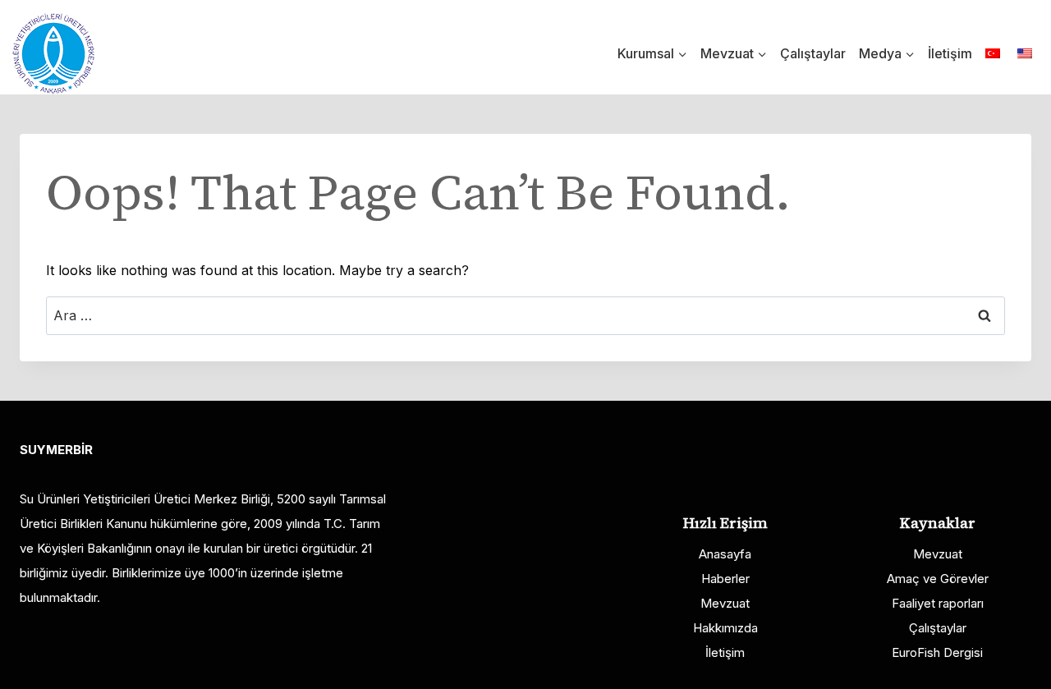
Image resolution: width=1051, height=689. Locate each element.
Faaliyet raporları (938, 603)
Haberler (725, 578)
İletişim (950, 53)
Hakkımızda (725, 628)
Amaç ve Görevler (938, 578)
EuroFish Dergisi (937, 652)
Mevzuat (725, 603)
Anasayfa (725, 554)
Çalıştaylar (813, 53)
